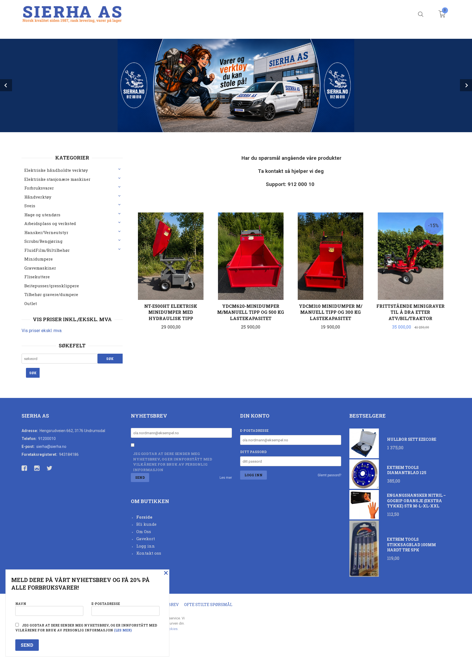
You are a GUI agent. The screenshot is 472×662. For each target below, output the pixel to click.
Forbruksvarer (39, 188)
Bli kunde (146, 524)
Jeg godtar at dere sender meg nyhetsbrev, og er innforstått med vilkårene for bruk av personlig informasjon (172, 461)
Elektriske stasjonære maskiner (57, 179)
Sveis (29, 205)
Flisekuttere (37, 276)
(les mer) (123, 630)
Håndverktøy (37, 197)
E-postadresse (254, 430)
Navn (20, 603)
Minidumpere (38, 259)
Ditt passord (253, 452)
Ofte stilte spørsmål (208, 604)
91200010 (47, 438)
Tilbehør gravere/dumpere (51, 294)
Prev (6, 85)
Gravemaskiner (40, 268)
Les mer (226, 478)
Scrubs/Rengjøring (43, 241)
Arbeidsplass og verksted (50, 223)
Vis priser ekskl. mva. (42, 330)
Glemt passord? (329, 475)
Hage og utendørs (42, 214)
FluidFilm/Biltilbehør (47, 250)
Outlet (30, 303)
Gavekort (145, 538)
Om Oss (143, 531)
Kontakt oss (148, 553)
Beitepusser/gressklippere (51, 285)
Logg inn (145, 546)
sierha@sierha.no (51, 446)
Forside (144, 517)
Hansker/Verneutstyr (46, 232)
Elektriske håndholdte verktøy (56, 170)
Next (466, 85)
